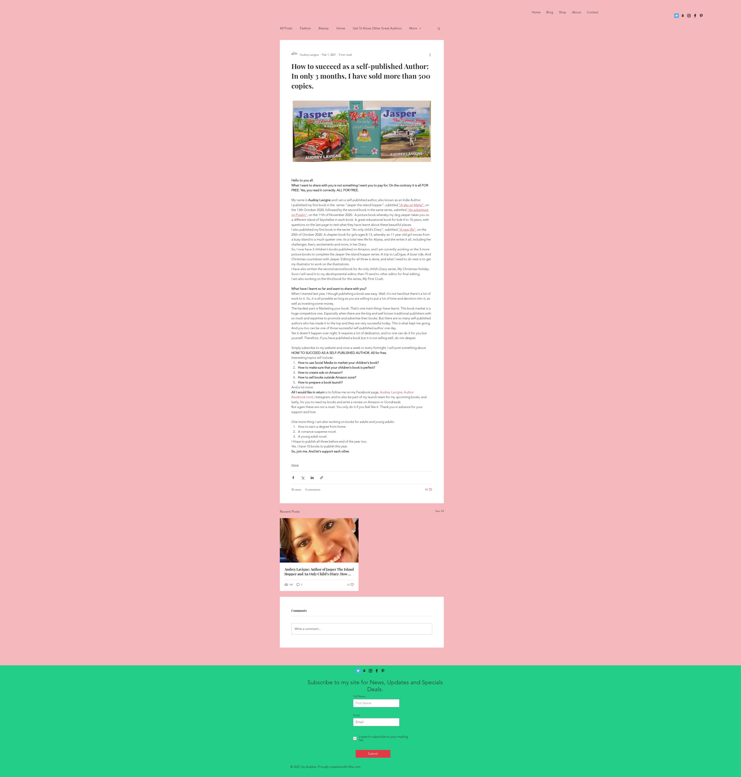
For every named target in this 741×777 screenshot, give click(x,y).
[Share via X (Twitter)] (303, 477)
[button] (439, 28)
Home (340, 28)
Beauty (324, 28)
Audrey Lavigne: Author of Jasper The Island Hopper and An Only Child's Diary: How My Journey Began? (319, 571)
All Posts (286, 28)
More (413, 28)
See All (439, 511)
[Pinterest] (701, 15)
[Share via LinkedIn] (312, 477)
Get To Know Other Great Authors (377, 28)
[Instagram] (689, 15)
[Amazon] (682, 15)
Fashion (305, 28)
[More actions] (430, 54)
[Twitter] (676, 15)
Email (356, 715)
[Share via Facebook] (293, 477)
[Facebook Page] (376, 670)
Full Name (359, 696)
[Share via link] (321, 477)
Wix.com (354, 767)
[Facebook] (695, 15)
